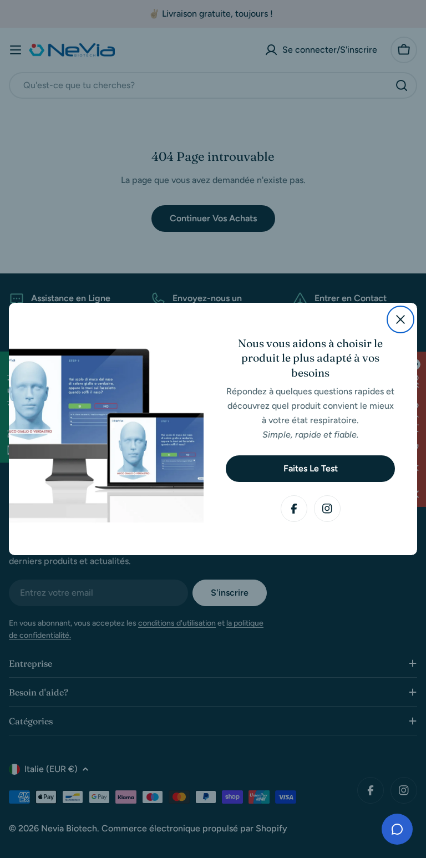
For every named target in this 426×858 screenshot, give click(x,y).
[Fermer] (400, 319)
